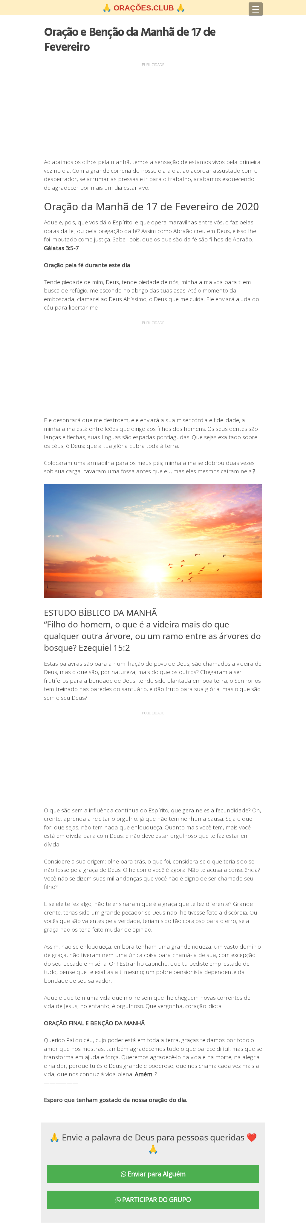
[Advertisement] (153, 110)
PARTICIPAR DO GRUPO (156, 1199)
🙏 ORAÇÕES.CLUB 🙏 (143, 8)
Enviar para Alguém (156, 1174)
